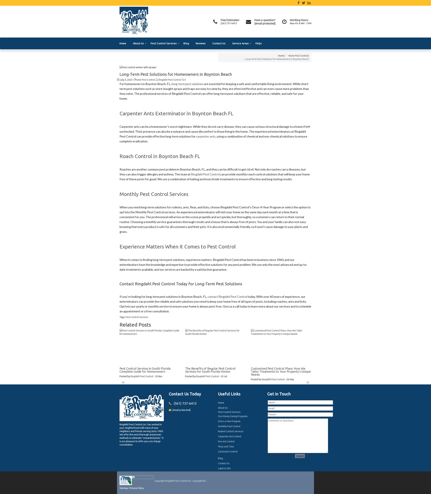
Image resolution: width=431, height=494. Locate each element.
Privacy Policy (137, 488)
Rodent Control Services (230, 431)
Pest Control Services (164, 43)
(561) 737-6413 (229, 23)
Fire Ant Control (226, 441)
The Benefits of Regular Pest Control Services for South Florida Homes (210, 370)
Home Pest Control (298, 55)
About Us (138, 43)
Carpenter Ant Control (229, 436)
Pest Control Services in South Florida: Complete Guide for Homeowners (145, 370)
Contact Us (219, 43)
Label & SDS (224, 468)
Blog (186, 43)
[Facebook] (298, 3)
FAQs (259, 43)
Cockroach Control (228, 451)
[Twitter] (303, 3)
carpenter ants (206, 136)
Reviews (201, 43)
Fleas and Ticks (226, 446)
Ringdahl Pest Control (169, 79)
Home (123, 43)
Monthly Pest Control (229, 426)
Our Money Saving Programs (233, 416)
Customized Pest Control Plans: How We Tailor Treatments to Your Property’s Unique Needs (281, 371)
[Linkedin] (309, 3)
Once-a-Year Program (229, 421)
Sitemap (124, 488)
